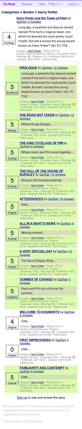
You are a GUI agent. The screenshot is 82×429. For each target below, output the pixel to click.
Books (28, 12)
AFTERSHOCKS (31, 199)
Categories (10, 12)
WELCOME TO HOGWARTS (39, 312)
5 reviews (26, 315)
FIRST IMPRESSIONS (35, 340)
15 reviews (58, 174)
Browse (27, 4)
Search (44, 4)
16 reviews (66, 199)
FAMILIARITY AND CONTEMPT (42, 368)
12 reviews (60, 67)
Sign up (22, 397)
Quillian (22, 21)
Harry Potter (48, 12)
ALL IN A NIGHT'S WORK (38, 223)
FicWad (9, 4)
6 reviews (37, 146)
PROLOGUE (28, 67)
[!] (29, 56)
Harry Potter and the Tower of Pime (42, 18)
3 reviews (34, 21)
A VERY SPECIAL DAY (36, 251)
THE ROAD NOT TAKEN (37, 115)
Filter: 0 (53, 4)
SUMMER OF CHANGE (36, 279)
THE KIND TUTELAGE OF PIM (41, 143)
